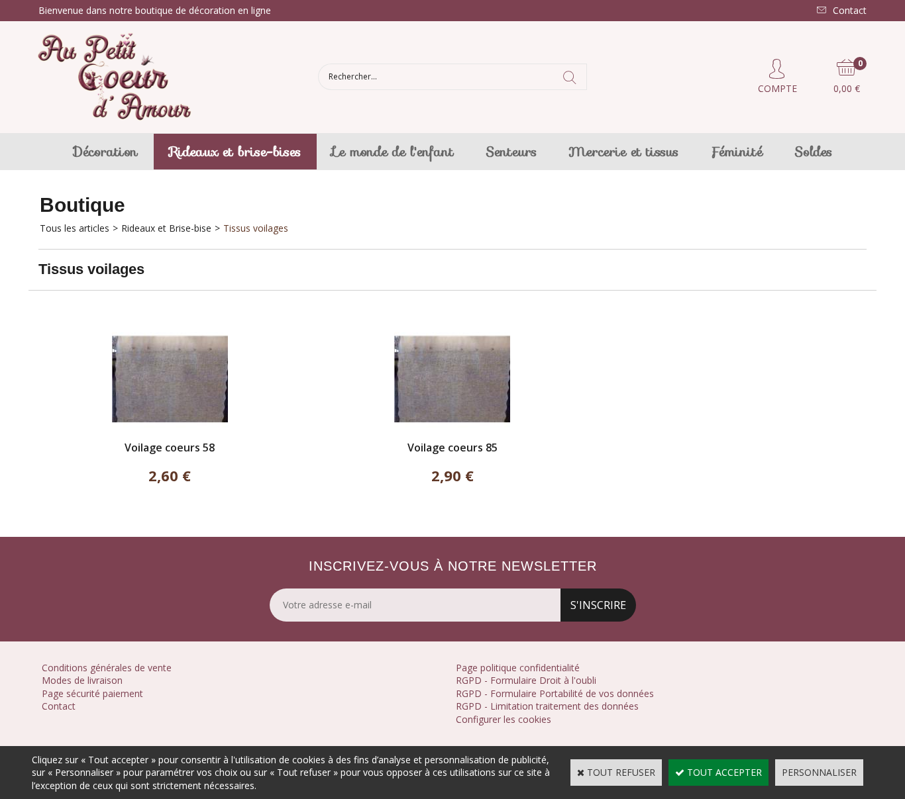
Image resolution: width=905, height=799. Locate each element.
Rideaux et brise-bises (235, 151)
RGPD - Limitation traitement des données (547, 706)
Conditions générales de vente (107, 667)
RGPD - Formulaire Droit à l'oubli (526, 680)
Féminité (736, 151)
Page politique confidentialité (518, 667)
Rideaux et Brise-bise (166, 228)
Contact (59, 706)
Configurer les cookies (503, 719)
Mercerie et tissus (623, 151)
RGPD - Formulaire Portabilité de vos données (555, 693)
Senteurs (511, 151)
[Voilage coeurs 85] (452, 434)
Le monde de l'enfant (393, 151)
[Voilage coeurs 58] (170, 434)
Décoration (106, 151)
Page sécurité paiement (92, 693)
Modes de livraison (82, 680)
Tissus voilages (255, 228)
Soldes (813, 151)
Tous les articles (74, 228)
